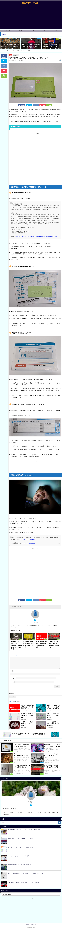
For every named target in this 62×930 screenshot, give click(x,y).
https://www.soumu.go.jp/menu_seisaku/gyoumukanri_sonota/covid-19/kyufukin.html (36, 236)
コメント (13, 655)
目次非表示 (17, 126)
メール (13, 678)
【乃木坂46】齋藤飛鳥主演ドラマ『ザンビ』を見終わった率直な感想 (24, 829)
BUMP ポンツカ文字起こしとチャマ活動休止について (20, 856)
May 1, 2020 (32, 543)
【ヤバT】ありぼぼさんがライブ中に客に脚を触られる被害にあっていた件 (25, 873)
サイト (12, 682)
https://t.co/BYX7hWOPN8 (28, 539)
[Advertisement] (31, 17)
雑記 (11, 55)
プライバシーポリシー (31, 924)
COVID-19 (16, 55)
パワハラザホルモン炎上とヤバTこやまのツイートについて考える (23, 882)
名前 (12, 671)
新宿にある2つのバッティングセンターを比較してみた (21, 864)
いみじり (35, 622)
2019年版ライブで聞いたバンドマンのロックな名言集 (20, 847)
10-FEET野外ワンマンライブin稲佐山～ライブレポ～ (20, 838)
